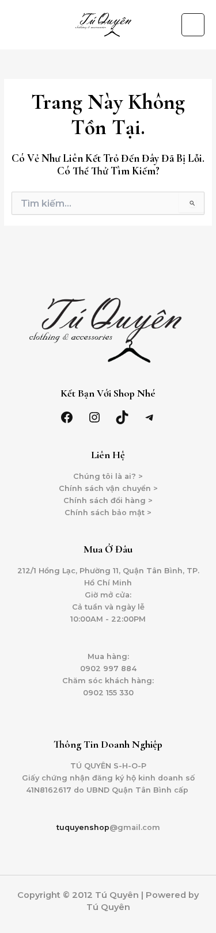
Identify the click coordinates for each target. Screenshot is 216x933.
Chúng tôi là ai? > (108, 476)
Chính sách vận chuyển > (108, 488)
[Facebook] (67, 417)
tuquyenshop (82, 827)
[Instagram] (94, 417)
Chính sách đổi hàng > (108, 500)
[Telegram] (150, 417)
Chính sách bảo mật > (108, 512)
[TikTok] (122, 417)
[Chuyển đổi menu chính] (192, 24)
